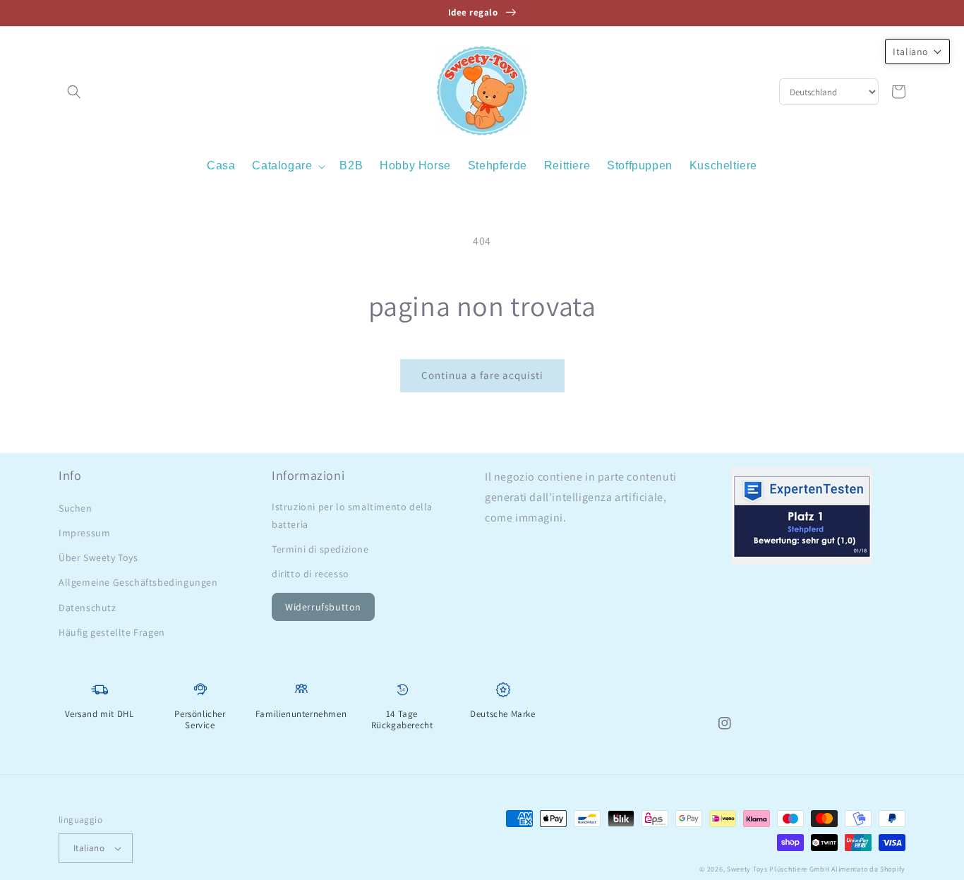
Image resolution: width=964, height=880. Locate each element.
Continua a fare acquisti (482, 375)
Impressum (84, 532)
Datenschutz (87, 607)
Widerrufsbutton (323, 607)
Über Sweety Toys (98, 557)
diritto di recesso (310, 573)
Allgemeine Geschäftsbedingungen (138, 582)
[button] (74, 91)
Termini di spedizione (320, 549)
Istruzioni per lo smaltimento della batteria (352, 515)
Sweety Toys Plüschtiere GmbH (778, 869)
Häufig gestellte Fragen (112, 632)
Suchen (75, 508)
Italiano (88, 848)
